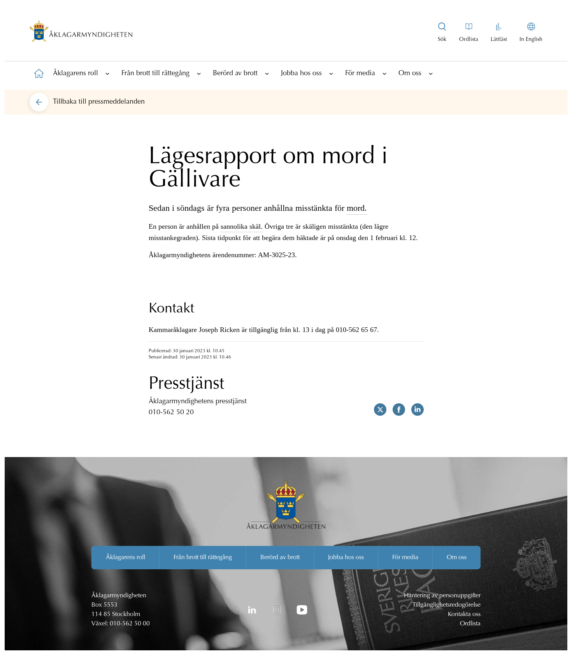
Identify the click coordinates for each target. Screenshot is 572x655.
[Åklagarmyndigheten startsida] (81, 32)
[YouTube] (302, 610)
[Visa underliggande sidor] (107, 73)
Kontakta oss (464, 614)
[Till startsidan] (39, 73)
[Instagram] (277, 610)
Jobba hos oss (301, 73)
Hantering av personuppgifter (442, 596)
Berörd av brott (235, 73)
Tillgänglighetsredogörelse (446, 605)
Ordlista (470, 624)
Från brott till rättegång (155, 73)
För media (360, 73)
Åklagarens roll (75, 73)
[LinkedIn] (252, 610)
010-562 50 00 (130, 624)
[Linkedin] (414, 409)
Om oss (409, 73)
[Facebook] (395, 409)
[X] (377, 409)
